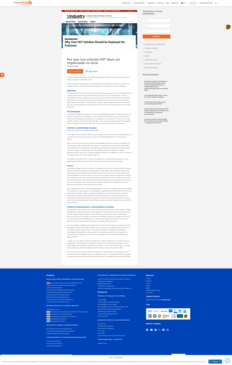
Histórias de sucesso (151, 60)
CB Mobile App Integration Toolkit (107, 311)
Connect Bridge (102, 300)
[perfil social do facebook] (164, 327)
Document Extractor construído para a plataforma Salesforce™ (114, 279)
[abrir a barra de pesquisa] (216, 3)
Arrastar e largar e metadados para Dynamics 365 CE (60, 290)
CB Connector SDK (102, 316)
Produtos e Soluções (151, 48)
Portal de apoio (165, 299)
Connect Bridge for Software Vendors (108, 314)
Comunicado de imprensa (153, 64)
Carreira (148, 285)
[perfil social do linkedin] (148, 327)
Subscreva (156, 36)
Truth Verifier (101, 333)
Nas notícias (149, 292)
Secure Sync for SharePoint (53, 341)
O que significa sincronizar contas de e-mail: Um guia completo (155, 96)
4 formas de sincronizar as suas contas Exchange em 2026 (154, 103)
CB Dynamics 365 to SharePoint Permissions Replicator (61, 285)
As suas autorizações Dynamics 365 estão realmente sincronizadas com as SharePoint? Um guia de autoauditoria (156, 111)
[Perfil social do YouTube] (152, 327)
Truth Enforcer (101, 324)
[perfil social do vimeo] (157, 327)
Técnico (147, 56)
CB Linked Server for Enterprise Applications (109, 309)
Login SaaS (193, 3)
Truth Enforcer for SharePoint (54, 343)
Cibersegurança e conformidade (155, 44)
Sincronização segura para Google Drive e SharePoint (60, 331)
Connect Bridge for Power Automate (107, 304)
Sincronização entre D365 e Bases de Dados (58, 295)
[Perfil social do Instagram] (169, 327)
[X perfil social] (160, 327)
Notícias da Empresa (151, 67)
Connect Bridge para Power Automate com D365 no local (113, 307)
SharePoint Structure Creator (54, 287)
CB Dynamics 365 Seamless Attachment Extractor (59, 292)
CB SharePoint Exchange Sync (54, 346)
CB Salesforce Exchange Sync (105, 281)
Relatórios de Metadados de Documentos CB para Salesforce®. (114, 288)
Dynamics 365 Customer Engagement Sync (57, 297)
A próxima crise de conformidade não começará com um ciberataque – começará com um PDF (156, 121)
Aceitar (215, 362)
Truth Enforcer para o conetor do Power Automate (111, 335)
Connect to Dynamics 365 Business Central (58, 302)
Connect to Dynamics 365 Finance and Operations (59, 299)
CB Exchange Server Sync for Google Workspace (59, 329)
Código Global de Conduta (153, 290)
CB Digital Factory (102, 343)
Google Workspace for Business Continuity (57, 333)
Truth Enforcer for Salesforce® (106, 286)
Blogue (148, 288)
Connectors (148, 52)
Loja (148, 304)
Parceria (148, 283)
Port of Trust (101, 331)
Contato (148, 278)
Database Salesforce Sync (104, 283)
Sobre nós (149, 281)
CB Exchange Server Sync (53, 309)
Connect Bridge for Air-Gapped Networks (109, 302)
